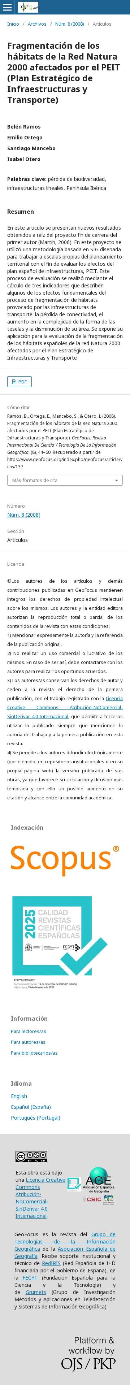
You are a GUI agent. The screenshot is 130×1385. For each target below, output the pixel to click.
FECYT (30, 1277)
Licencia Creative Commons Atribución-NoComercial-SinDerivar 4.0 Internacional (65, 707)
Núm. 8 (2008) (69, 24)
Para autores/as (28, 1042)
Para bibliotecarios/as (34, 1053)
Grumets (36, 1292)
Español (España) (31, 1106)
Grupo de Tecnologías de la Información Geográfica (65, 1241)
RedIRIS (51, 1263)
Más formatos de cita (34, 480)
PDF (22, 381)
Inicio (13, 24)
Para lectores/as (28, 1031)
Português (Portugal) (35, 1117)
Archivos (37, 24)
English (19, 1096)
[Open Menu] (7, 7)
